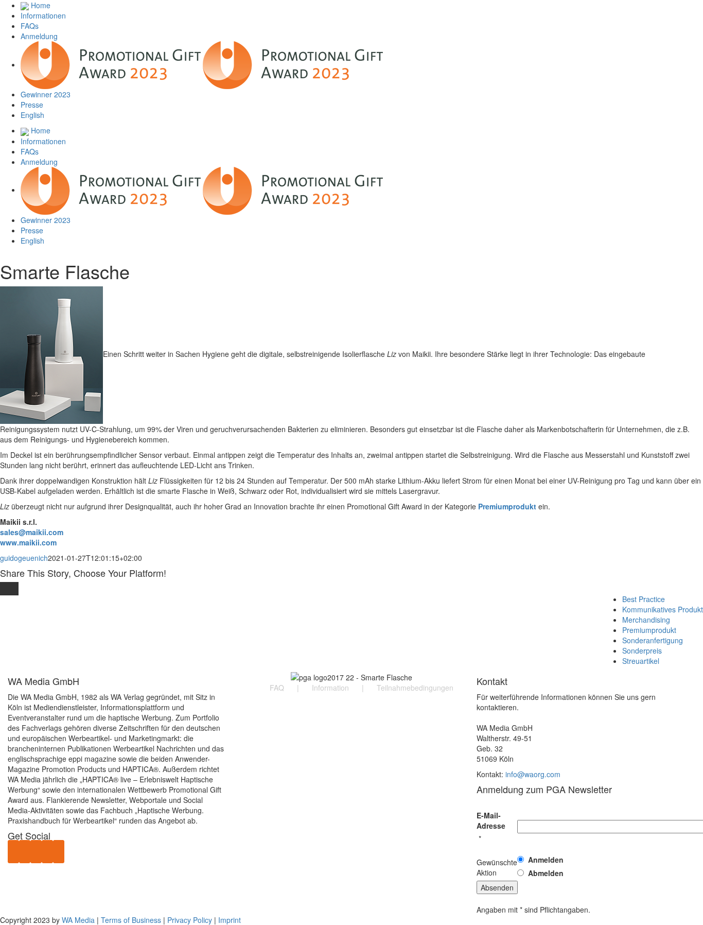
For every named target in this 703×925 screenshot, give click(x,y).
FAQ (277, 687)
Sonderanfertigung (652, 640)
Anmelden (546, 859)
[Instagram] (58, 851)
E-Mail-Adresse (491, 820)
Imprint (229, 920)
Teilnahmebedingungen (415, 687)
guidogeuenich (24, 558)
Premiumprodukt (649, 630)
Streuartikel (640, 661)
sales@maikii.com (31, 532)
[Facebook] (13, 851)
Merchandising (646, 619)
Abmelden (546, 873)
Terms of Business (131, 920)
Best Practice (643, 599)
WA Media (78, 920)
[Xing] (36, 851)
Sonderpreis (642, 650)
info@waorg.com (532, 774)
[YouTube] (24, 851)
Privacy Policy (189, 920)
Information (330, 687)
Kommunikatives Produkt (662, 609)
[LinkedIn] (47, 851)
